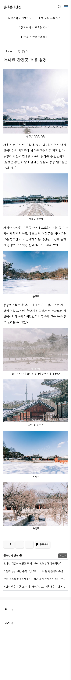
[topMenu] (66, 6)
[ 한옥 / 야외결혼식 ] (34, 37)
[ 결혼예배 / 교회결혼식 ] (34, 27)
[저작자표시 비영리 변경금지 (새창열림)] (63, 545)
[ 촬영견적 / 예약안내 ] (20, 18)
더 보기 (62, 555)
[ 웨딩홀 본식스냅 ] (50, 18)
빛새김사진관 (12, 7)
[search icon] (59, 7)
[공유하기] (19, 544)
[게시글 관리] (29, 544)
